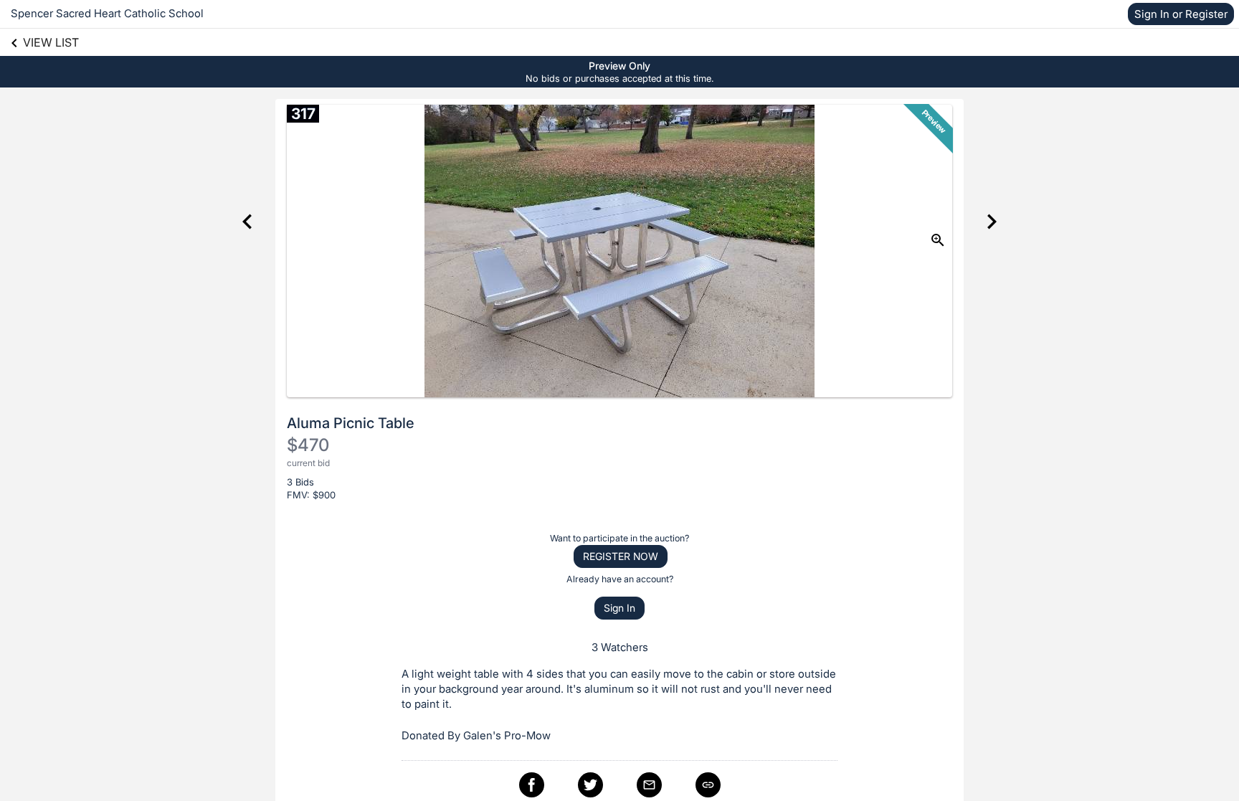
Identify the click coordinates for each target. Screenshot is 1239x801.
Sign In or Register (1181, 14)
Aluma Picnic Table (350, 423)
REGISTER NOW (620, 556)
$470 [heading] (308, 445)
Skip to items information (688, 64)
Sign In (619, 608)
